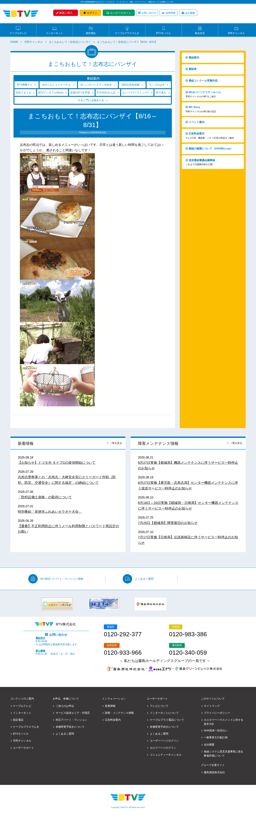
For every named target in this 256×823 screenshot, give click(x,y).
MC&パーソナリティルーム (203, 94)
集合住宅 (200, 33)
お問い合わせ (148, 12)
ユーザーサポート (120, 12)
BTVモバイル (163, 33)
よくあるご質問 (144, 579)
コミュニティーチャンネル (165, 754)
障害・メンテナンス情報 (119, 712)
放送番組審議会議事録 (200, 162)
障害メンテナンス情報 (158, 443)
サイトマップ (212, 705)
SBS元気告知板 (130, 84)
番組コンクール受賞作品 (203, 80)
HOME (14, 41)
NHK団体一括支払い (216, 730)
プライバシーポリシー (217, 712)
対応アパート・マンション (71, 719)
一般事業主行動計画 (216, 737)
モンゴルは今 (157, 84)
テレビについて (159, 705)
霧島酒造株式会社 (214, 772)
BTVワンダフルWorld (50, 92)
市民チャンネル (236, 33)
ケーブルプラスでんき (127, 33)
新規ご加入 (66, 12)
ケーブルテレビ (18, 33)
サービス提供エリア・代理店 (73, 712)
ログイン (92, 12)
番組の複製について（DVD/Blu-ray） (211, 148)
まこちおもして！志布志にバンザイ (70, 41)
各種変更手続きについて (70, 726)
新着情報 (26, 443)
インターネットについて (164, 712)
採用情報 (170, 12)
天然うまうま (23, 92)
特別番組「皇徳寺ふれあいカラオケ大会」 (50, 512)
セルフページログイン (163, 747)
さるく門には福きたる (91, 100)
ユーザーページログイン (164, 740)
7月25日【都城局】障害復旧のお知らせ (168, 523)
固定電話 (91, 33)
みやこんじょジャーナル (56, 84)
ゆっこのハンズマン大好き (96, 84)
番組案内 (194, 57)
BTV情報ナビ (25, 84)
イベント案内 (196, 121)
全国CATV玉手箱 (80, 92)
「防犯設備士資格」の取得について (45, 497)
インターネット (54, 33)
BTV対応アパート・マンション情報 (61, 579)
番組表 (193, 68)
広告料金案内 (210, 135)
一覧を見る (116, 443)
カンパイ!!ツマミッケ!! (135, 92)
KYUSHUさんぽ (106, 92)
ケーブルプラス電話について (167, 719)
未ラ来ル (161, 92)
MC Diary (201, 109)
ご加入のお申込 (65, 705)
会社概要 (190, 13)
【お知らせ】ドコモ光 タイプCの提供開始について (56, 463)
